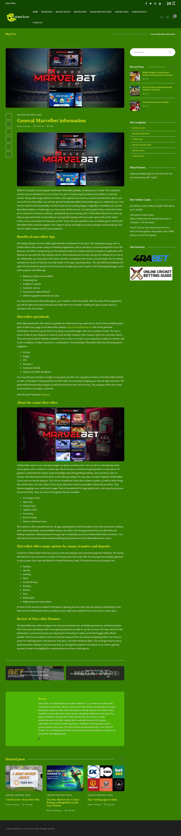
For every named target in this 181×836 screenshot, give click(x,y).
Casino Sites (137, 139)
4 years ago (26, 126)
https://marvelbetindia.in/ (79, 327)
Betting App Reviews (141, 134)
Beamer (19, 126)
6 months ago (56, 810)
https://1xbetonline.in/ (140, 218)
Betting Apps (80, 12)
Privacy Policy (11, 3)
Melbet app (145, 173)
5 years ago (15, 804)
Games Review (139, 12)
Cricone (8, 804)
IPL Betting (46, 12)
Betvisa (137, 205)
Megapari (45, 394)
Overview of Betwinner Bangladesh (34, 675)
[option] (24, 785)
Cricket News (121, 12)
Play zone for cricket (121, 34)
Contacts (37, 23)
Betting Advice (63, 12)
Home (35, 12)
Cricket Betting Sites (100, 12)
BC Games (139, 227)
